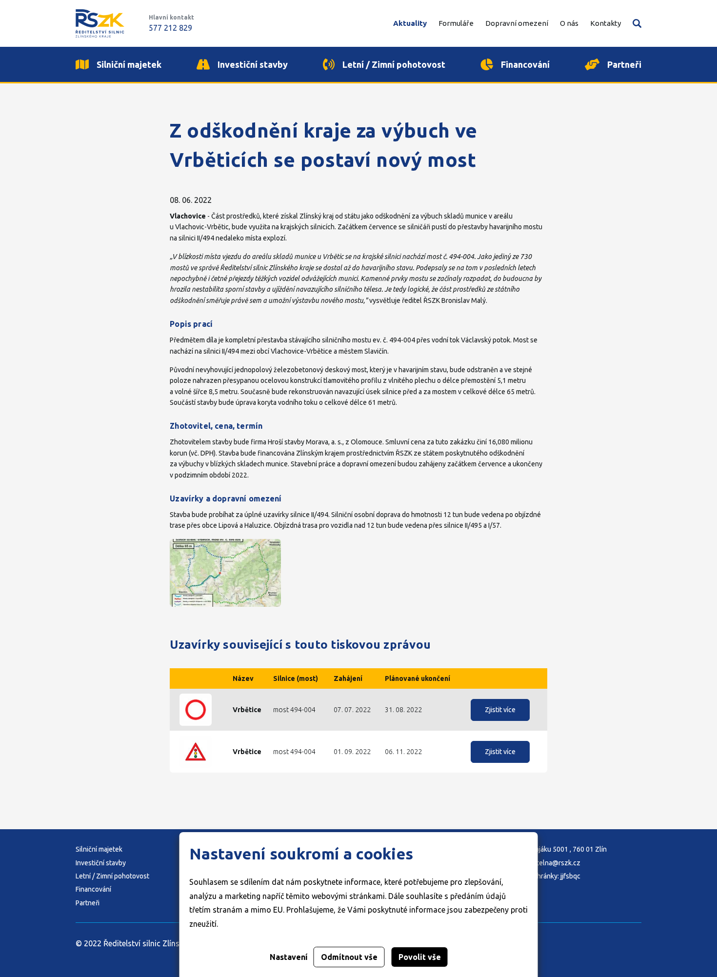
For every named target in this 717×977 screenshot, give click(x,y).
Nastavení (289, 957)
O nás (569, 23)
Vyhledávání (637, 23)
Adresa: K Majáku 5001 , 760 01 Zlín (553, 849)
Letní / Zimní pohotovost (112, 876)
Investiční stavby (101, 863)
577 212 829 (170, 27)
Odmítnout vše (349, 957)
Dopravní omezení (516, 23)
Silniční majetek (99, 849)
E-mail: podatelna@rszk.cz (540, 863)
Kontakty (605, 23)
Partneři (88, 903)
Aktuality (410, 23)
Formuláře (456, 23)
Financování (93, 889)
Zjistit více (500, 710)
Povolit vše (419, 957)
